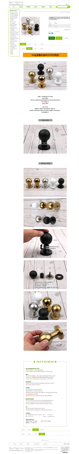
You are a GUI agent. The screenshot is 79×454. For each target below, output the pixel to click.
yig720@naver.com (39, 450)
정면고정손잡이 (29, 11)
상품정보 (29, 44)
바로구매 (52, 38)
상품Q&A (41, 44)
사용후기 (35, 44)
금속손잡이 (35, 11)
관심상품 (66, 38)
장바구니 (59, 38)
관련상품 (23, 44)
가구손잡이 (24, 11)
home (21, 11)
